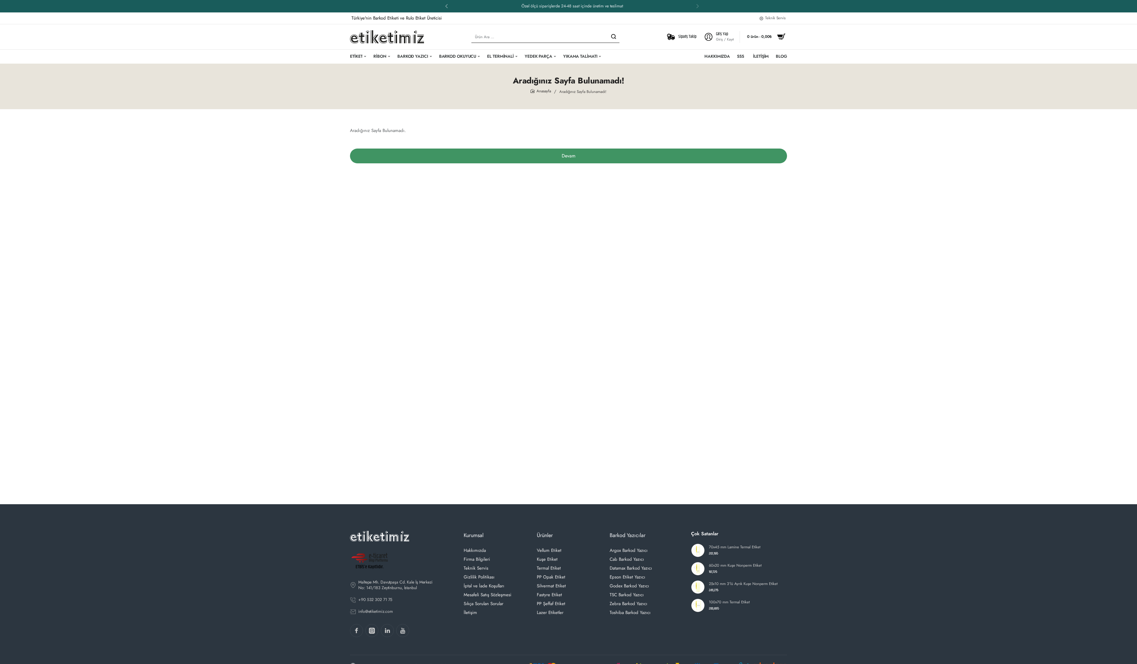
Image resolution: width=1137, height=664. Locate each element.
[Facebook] (356, 630)
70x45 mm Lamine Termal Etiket (734, 547)
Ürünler (545, 535)
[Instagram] (371, 630)
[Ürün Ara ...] (613, 37)
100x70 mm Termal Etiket (729, 602)
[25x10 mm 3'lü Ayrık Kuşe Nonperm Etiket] (698, 587)
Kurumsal (474, 535)
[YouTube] (402, 630)
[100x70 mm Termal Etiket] (698, 605)
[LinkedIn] (387, 630)
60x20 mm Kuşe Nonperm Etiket (735, 565)
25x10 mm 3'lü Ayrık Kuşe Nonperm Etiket (743, 583)
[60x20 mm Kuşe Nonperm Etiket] (698, 569)
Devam (568, 155)
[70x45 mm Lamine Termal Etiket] (698, 550)
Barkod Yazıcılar (627, 535)
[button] (446, 6)
